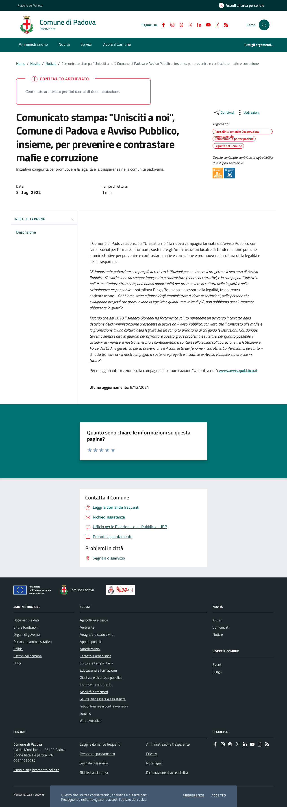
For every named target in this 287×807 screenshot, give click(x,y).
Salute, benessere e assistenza (103, 699)
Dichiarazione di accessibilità (167, 772)
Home (20, 63)
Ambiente (87, 627)
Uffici (17, 663)
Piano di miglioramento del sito (36, 769)
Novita (35, 63)
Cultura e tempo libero (96, 663)
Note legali (154, 763)
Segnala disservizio (94, 763)
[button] (264, 25)
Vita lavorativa (90, 720)
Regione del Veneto (29, 5)
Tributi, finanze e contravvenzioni (104, 706)
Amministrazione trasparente (168, 744)
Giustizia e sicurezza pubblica (101, 677)
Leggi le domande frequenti (100, 744)
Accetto (218, 795)
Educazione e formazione (98, 670)
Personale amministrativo (32, 641)
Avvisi (217, 620)
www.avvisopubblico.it (238, 370)
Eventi (217, 664)
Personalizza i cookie (28, 794)
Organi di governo (26, 634)
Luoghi (217, 671)
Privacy (151, 753)
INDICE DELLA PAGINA (29, 219)
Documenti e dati (26, 620)
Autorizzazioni (90, 648)
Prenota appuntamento (97, 753)
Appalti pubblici (91, 641)
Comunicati (221, 627)
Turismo (85, 713)
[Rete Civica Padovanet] (121, 590)
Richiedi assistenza (94, 772)
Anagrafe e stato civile (96, 634)
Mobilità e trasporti (94, 691)
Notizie (51, 63)
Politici (18, 648)
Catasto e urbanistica (95, 656)
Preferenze (193, 795)
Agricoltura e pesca (94, 620)
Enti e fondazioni (25, 627)
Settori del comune (27, 656)
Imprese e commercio (95, 684)
